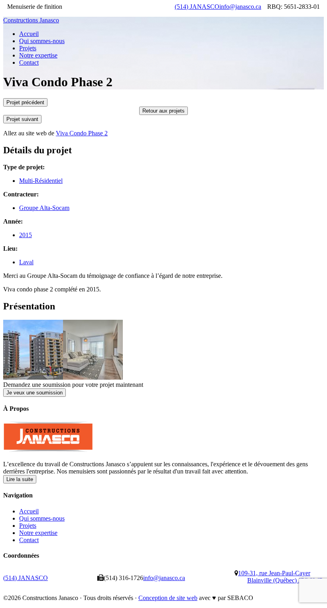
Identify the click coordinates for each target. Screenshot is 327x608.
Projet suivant (22, 119)
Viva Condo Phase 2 (82, 133)
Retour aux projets (163, 111)
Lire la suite (19, 479)
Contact (29, 540)
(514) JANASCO (197, 6)
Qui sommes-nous (42, 518)
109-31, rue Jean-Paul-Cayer (280, 577)
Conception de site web (167, 597)
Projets (27, 525)
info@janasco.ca (240, 6)
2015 (25, 235)
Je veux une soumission (34, 393)
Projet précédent (25, 102)
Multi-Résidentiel (41, 180)
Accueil (29, 511)
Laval (26, 262)
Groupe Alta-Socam (44, 207)
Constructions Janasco (31, 20)
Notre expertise (38, 532)
